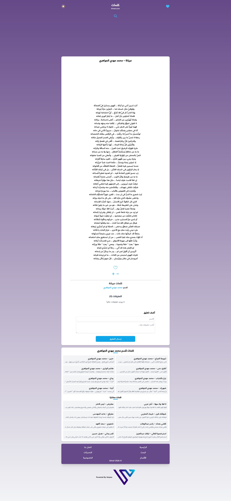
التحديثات (88, 452)
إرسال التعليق (115, 339)
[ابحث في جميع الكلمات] (115, 16)
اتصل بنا (88, 447)
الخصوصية (88, 458)
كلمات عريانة (115, 283)
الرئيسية (143, 447)
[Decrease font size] (118, 274)
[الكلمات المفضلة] (168, 6)
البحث (143, 452)
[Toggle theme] (63, 6)
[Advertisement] (115, 37)
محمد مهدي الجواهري (112, 287)
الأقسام (143, 458)
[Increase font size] (113, 274)
